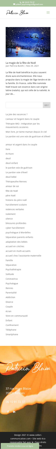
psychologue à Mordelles (18, 232)
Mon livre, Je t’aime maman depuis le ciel (26, 131)
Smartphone (12, 334)
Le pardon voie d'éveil (16, 172)
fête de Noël (12, 190)
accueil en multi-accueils (18, 251)
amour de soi (12, 186)
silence (9, 218)
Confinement (12, 325)
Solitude (10, 274)
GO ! (47, 105)
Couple (9, 306)
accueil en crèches (15, 246)
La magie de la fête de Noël (21, 62)
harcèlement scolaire (16, 204)
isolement (11, 214)
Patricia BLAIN (17, 65)
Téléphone (11, 329)
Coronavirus (12, 278)
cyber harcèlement (15, 227)
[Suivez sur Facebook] (8, 411)
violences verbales (15, 209)
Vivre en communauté (17, 315)
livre (8, 149)
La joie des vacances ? (16, 114)
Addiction (10, 297)
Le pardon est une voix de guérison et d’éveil (28, 136)
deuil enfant (12, 163)
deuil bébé (11, 176)
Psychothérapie (13, 269)
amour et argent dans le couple (21, 144)
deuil (8, 158)
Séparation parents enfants (19, 237)
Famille (9, 260)
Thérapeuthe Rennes (16, 181)
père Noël (11, 195)
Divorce (9, 301)
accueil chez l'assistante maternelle (23, 255)
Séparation (11, 265)
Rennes (9, 288)
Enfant (9, 320)
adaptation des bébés (16, 241)
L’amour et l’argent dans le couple (22, 119)
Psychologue (12, 283)
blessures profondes (16, 223)
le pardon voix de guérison (19, 167)
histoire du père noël (16, 200)
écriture (10, 153)
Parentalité (11, 292)
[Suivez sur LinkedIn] (14, 411)
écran (8, 311)
